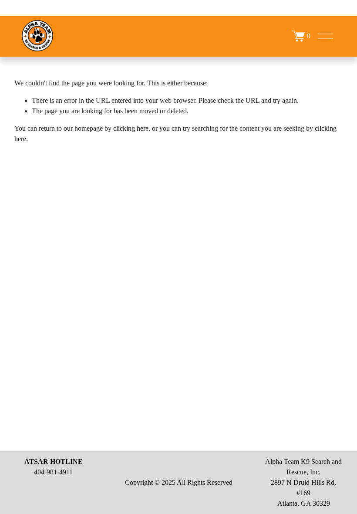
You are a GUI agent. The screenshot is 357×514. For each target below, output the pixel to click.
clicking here (130, 128)
